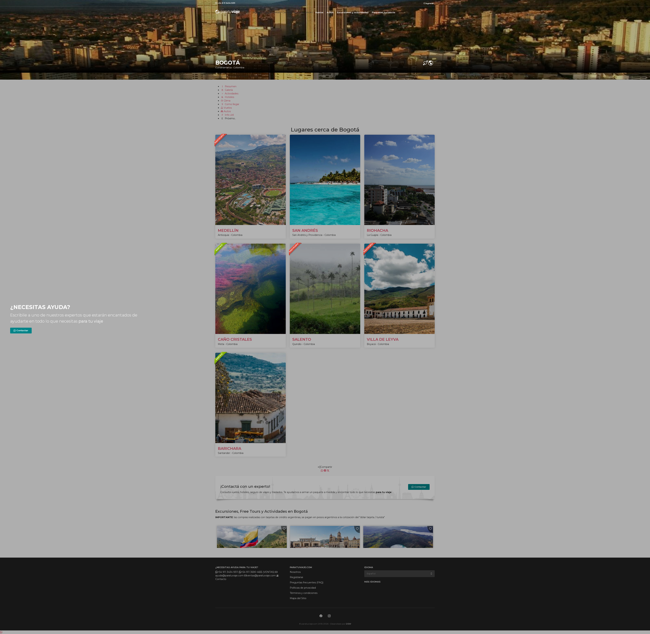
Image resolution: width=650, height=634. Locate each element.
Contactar (22, 330)
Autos (330, 12)
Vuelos (319, 12)
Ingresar (429, 3)
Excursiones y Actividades (353, 12)
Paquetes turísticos (383, 12)
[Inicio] (227, 11)
